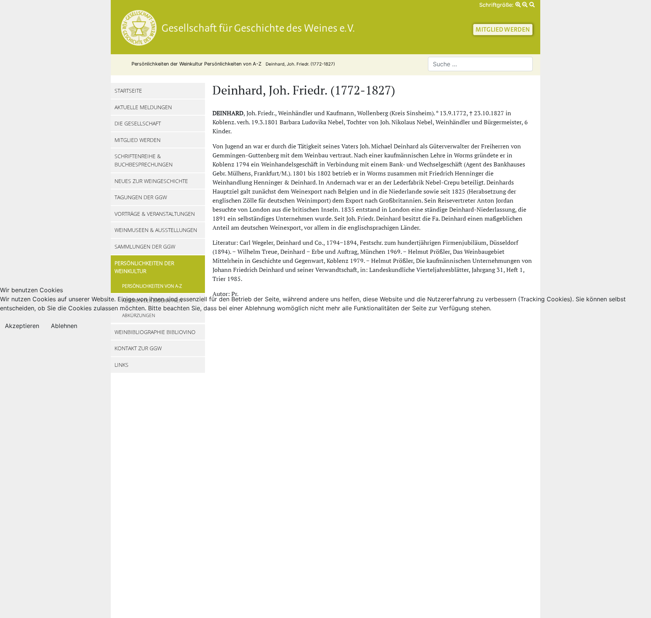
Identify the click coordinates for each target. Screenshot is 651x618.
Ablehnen (64, 326)
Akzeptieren (22, 326)
